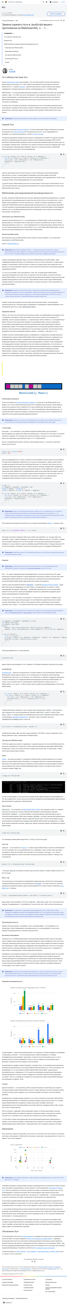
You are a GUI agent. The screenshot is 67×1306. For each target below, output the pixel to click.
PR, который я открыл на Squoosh (44, 1248)
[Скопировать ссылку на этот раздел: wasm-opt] (9, 844)
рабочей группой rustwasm (50, 585)
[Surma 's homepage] (14, 72)
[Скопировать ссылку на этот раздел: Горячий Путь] (15, 125)
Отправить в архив (28, 1287)
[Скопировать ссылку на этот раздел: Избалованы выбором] (20, 399)
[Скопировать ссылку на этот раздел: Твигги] (7, 756)
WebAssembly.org (13, 244)
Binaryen (24, 848)
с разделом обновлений (33, 568)
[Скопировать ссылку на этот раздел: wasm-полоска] (13, 806)
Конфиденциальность (22, 1298)
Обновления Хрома (29, 1282)
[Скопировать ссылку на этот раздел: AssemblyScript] (13, 669)
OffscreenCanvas (18, 132)
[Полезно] (61, 20)
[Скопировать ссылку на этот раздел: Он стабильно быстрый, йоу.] (29, 77)
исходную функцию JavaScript (26, 402)
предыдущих (10, 82)
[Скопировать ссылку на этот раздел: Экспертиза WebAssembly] (23, 741)
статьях (17, 82)
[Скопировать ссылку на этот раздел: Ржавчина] (10, 560)
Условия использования (8, 1298)
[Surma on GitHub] (12, 72)
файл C (50, 523)
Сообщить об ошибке (7, 1282)
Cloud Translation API (28, 15)
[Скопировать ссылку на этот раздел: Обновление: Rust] (20, 1232)
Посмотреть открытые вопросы (10, 1285)
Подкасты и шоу (28, 1290)
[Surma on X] (10, 72)
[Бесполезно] (64, 20)
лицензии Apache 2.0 (26, 1268)
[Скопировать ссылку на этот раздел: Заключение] (14, 1129)
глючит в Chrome (38, 134)
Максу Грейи (55, 1251)
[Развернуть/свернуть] (14, 34)
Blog (3, 7)
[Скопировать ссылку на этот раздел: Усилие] (9, 1084)
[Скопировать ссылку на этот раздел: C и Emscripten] (12, 428)
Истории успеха (28, 1285)
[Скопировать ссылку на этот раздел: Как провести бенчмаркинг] (20, 935)
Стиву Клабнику (31, 1251)
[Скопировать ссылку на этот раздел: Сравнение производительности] (24, 981)
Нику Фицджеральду (43, 1251)
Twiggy (4, 759)
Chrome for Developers (8, 20)
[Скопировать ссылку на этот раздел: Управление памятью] (17, 312)
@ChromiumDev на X (51, 1282)
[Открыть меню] (2, 2)
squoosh (22, 87)
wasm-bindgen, (28, 612)
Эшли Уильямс (21, 1251)
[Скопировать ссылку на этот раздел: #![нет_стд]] (10, 878)
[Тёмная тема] (61, 154)
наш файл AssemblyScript (20, 717)
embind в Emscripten (15, 612)
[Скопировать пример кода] (63, 154)
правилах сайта (52, 1268)
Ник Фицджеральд (27, 1236)
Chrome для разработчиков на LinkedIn (53, 1288)
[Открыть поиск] (43, 2)
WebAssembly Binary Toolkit (31, 809)
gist (54, 422)
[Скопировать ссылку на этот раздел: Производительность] (20, 922)
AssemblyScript (6, 672)
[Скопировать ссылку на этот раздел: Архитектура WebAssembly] (20, 234)
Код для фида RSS (50, 1291)
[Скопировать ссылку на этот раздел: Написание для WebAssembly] (26, 217)
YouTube (47, 1285)
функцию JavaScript (23, 129)
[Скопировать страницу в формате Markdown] (45, 28)
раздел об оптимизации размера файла (39, 1239)
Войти (63, 2)
